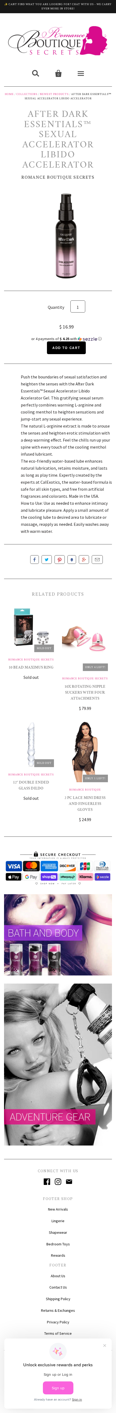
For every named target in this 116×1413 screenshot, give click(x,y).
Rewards (58, 1255)
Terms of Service (58, 1333)
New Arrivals (58, 1209)
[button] (66, 338)
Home (9, 94)
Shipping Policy (58, 1298)
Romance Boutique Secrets (57, 177)
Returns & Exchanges (58, 1310)
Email (97, 559)
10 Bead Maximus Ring (31, 668)
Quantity (56, 307)
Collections (26, 94)
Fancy (71, 559)
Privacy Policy (58, 1322)
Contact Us (58, 1287)
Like (34, 559)
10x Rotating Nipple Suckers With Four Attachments (84, 693)
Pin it (59, 559)
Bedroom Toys (58, 1244)
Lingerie (58, 1220)
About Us (58, 1275)
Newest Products (54, 94)
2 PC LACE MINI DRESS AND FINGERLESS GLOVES (84, 804)
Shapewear (58, 1232)
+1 (84, 559)
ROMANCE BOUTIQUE (85, 789)
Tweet (47, 559)
